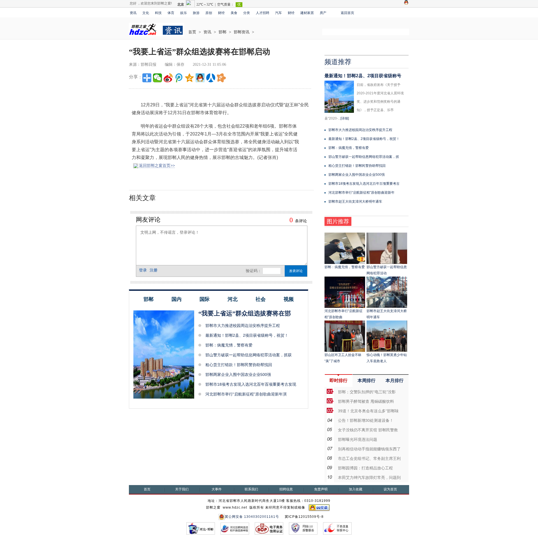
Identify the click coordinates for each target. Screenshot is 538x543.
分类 (246, 13)
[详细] (344, 118)
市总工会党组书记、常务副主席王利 (369, 458)
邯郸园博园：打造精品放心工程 (365, 468)
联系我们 (251, 489)
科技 (158, 13)
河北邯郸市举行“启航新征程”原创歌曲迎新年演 (246, 394)
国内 (176, 299)
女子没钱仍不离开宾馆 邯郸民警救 (368, 430)
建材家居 (307, 13)
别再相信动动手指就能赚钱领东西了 (369, 449)
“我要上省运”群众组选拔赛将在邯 (244, 313)
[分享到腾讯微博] (178, 77)
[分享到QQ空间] (189, 77)
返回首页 (347, 13)
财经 (221, 13)
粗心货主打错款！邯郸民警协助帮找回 (238, 364)
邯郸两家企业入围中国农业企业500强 (238, 374)
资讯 (133, 13)
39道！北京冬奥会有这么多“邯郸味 (368, 411)
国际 (205, 299)
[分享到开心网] (221, 77)
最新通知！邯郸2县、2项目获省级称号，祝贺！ (246, 335)
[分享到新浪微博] (168, 77)
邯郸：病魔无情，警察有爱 (228, 345)
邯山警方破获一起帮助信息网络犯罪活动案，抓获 (248, 355)
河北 (233, 299)
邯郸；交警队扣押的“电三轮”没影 (367, 392)
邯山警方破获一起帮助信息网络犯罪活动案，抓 (363, 157)
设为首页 (390, 489)
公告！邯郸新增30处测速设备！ (365, 420)
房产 (323, 13)
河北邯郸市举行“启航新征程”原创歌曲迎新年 (361, 193)
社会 (261, 299)
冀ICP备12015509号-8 (304, 517)
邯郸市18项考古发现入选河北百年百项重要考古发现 (250, 384)
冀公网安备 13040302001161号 (252, 517)
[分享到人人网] (210, 77)
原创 (208, 13)
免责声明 (321, 489)
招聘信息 (286, 489)
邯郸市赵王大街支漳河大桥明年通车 (355, 201)
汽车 (278, 13)
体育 (171, 13)
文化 (145, 13)
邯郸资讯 (241, 32)
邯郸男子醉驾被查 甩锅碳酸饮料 (366, 401)
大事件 (217, 489)
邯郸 (222, 32)
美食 (234, 13)
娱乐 (183, 13)
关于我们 (182, 489)
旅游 (196, 13)
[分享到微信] (157, 77)
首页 (192, 32)
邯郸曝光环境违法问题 (357, 439)
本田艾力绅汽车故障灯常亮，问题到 (369, 477)
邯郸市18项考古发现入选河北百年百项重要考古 (364, 184)
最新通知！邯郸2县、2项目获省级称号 (362, 75)
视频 (289, 299)
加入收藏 (355, 489)
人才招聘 (262, 13)
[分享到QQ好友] (200, 77)
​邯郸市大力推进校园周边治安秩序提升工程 (242, 325)
